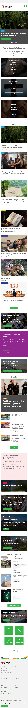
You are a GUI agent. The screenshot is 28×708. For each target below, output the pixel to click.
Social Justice (14, 88)
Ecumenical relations (14, 64)
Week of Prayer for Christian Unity (12, 370)
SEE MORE (14, 308)
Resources (17, 681)
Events (2, 685)
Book (6, 528)
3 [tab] (14, 42)
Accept (4, 706)
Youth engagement (14, 66)
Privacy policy (5, 345)
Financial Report (17, 581)
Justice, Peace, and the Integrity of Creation (19, 565)
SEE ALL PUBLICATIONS (14, 605)
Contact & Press (18, 683)
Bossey (16, 687)
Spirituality (14, 69)
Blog (15, 685)
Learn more (6, 39)
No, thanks (11, 706)
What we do (4, 687)
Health (14, 86)
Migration (14, 106)
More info (24, 703)
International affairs (14, 110)
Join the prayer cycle (9, 475)
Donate (6, 620)
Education (14, 62)
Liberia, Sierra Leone (12, 485)
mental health (16, 598)
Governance (16, 579)
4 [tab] (15, 42)
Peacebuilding (14, 109)
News (2, 683)
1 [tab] (11, 42)
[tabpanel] (14, 27)
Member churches (5, 681)
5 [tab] (16, 42)
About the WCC (4, 678)
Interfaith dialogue (14, 107)
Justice (15, 568)
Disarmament (14, 104)
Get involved (17, 678)
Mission (14, 67)
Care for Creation (14, 85)
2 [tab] (12, 42)
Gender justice (14, 83)
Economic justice (14, 90)
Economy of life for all (17, 572)
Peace (15, 570)
